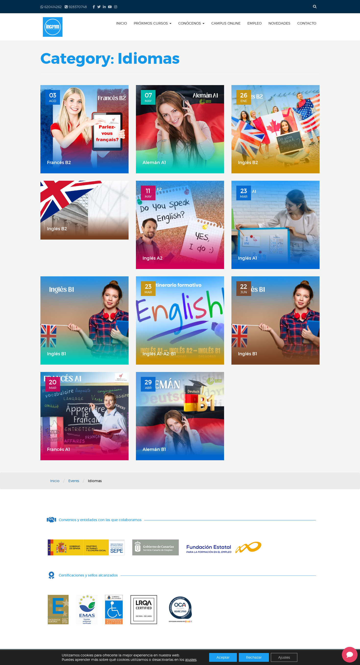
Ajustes (284, 657)
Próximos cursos (151, 23)
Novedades (279, 23)
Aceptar (222, 657)
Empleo (254, 23)
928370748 (77, 7)
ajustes (190, 659)
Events (73, 481)
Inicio (121, 23)
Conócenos (190, 23)
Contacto (306, 23)
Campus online (225, 23)
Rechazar (254, 657)
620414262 (52, 7)
